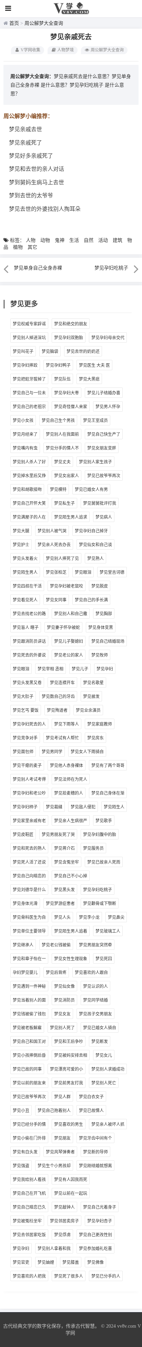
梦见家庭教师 (99, 724)
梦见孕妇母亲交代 (107, 337)
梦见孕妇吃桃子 (86, 85)
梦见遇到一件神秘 (29, 986)
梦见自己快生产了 (103, 434)
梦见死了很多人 (68, 1276)
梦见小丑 (21, 1110)
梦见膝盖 (70, 1262)
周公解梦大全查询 (43, 23)
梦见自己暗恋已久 (29, 1207)
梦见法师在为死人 (70, 779)
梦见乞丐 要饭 (26, 710)
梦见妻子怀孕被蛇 (63, 627)
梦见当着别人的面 (29, 1000)
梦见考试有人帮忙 (62, 738)
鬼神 (59, 240)
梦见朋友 (62, 1138)
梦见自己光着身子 (99, 1207)
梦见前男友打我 (68, 1083)
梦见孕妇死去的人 (29, 724)
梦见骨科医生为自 (29, 917)
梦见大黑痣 (89, 379)
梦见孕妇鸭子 (58, 365)
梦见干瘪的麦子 (27, 765)
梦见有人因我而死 (70, 1179)
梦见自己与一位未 (29, 393)
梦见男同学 (52, 751)
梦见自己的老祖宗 (29, 406)
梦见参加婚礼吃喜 (95, 1248)
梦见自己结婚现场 (107, 641)
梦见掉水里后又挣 (29, 475)
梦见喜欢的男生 (68, 1124)
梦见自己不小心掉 (70, 876)
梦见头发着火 (25, 558)
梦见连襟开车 (62, 682)
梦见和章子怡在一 (29, 958)
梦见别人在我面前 (62, 434)
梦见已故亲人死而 (103, 862)
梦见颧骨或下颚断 (99, 903)
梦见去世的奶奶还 (83, 351)
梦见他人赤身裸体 (66, 765)
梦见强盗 (21, 1165)
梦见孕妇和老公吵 (29, 793)
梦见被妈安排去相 (70, 1055)
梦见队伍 (62, 379)
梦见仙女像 (64, 986)
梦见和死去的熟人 (29, 848)
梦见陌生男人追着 (70, 931)
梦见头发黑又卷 (27, 682)
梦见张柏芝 (56, 572)
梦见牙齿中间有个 (95, 1138)
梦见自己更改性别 (95, 1234)
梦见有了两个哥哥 (107, 765)
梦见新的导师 (95, 1152)
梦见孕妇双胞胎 (68, 337)
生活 (74, 240)
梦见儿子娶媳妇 (68, 641)
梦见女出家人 (66, 475)
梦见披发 (91, 696)
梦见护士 (21, 544)
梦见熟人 (95, 558)
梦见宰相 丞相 (50, 669)
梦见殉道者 (57, 710)
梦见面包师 (23, 751)
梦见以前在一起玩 (70, 1193)
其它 (32, 247)
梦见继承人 (23, 945)
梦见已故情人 (91, 1110)
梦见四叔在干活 (27, 586)
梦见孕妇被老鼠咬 (66, 586)
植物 (18, 247)
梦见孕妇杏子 (99, 1221)
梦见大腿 (21, 531)
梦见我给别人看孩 (29, 1179)
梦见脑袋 (50, 351)
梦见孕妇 (105, 669)
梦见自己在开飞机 (29, 1193)
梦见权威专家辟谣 (29, 324)
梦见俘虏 (62, 1234)
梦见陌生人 (114, 807)
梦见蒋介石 (64, 848)
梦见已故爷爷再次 (103, 475)
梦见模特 (58, 489)
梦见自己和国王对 (29, 1041)
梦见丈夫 (62, 462)
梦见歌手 (103, 820)
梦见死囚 (103, 958)
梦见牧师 (99, 655)
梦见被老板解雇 (27, 1027)
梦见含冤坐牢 (66, 862)
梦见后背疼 (56, 972)
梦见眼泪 (83, 572)
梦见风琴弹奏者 (60, 1152)
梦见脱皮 (99, 586)
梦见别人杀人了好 (29, 462)
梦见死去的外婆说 (29, 655)
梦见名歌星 (93, 682)
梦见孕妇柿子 (25, 807)
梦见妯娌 (46, 1262)
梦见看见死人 (25, 600)
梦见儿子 (80, 669)
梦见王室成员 (95, 420)
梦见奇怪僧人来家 (70, 406)
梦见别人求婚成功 (107, 1069)
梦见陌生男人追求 (70, 517)
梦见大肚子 (23, 696)
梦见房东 (95, 738)
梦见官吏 (21, 1262)
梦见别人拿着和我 (54, 1248)
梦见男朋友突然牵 (95, 945)
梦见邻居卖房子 (64, 1221)
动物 (45, 240)
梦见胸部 (103, 613)
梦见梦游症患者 (60, 903)
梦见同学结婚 (95, 1000)
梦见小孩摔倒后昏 (29, 1055)
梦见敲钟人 (64, 1207)
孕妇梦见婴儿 (25, 972)
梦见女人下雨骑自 (87, 751)
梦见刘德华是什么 (29, 889)
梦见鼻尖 (116, 917)
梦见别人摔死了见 (62, 558)
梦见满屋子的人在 (29, 517)
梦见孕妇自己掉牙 (91, 531)
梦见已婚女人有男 (91, 489)
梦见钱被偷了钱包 (29, 1014)
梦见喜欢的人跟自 (91, 972)
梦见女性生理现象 (70, 958)
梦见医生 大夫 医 (94, 365)
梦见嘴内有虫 (25, 448)
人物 (31, 240)
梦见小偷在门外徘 (29, 1138)
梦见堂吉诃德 (112, 572)
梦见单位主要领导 (29, 931)
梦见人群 (62, 1096)
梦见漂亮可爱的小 (66, 1069)
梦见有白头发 (25, 1152)
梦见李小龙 (89, 917)
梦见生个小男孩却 (54, 1165)
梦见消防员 (64, 1000)
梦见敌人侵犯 (83, 807)
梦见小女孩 (23, 420)
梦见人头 (62, 917)
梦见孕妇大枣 (66, 393)
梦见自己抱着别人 (54, 1110)
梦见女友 (62, 1014)
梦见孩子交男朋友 (95, 1014)
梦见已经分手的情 (29, 1124)
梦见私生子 (64, 503)
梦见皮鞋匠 (23, 834)
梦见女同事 (56, 600)
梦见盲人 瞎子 (26, 627)
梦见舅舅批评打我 (99, 503)
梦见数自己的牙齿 (58, 696)
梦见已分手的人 (105, 1276)
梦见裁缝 (54, 807)
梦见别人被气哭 (52, 531)
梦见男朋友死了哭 (58, 834)
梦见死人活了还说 (29, 862)
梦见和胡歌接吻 (27, 489)
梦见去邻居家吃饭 (29, 1234)
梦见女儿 (103, 1055)
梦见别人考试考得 (29, 779)
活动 (103, 240)
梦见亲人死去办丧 (54, 544)
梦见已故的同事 (27, 1069)
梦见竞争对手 (25, 738)
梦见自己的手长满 (91, 600)
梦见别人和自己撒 (70, 613)
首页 (14, 23)
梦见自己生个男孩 (58, 420)
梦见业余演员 (88, 710)
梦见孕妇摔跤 (25, 365)
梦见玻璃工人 (107, 931)
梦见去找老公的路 (29, 613)
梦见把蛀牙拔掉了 (29, 379)
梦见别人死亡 (103, 1083)
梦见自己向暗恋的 (29, 876)
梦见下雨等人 (66, 724)
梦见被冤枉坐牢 (27, 1221)
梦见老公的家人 (68, 655)
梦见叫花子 (23, 351)
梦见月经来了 (25, 434)
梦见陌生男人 (25, 572)
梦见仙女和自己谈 (95, 544)
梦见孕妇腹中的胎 (99, 834)
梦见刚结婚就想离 (95, 1165)
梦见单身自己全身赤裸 (38, 268)
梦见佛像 (95, 1262)
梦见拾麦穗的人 (68, 793)
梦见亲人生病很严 (70, 820)
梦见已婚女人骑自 (99, 1027)
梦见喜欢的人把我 (29, 1276)
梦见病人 (103, 517)
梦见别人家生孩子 (95, 462)
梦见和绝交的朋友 (70, 324)
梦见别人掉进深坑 (29, 337)
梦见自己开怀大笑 (29, 503)
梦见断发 (99, 1041)
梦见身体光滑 (25, 903)
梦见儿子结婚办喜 (103, 393)
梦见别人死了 (62, 1027)
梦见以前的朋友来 (29, 1083)
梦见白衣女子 (91, 1096)
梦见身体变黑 (100, 627)
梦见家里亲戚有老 (29, 820)
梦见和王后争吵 (68, 1041)
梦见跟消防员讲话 (29, 641)
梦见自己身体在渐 (107, 793)
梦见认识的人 (95, 986)
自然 (88, 240)
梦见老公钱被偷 (56, 945)
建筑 (117, 240)
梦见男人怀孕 (107, 406)
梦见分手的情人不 (62, 448)
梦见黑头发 (64, 889)
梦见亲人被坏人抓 (107, 1124)
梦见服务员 (93, 848)
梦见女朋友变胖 (101, 448)
